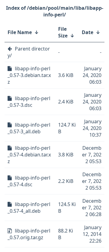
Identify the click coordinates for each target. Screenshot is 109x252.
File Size (63, 32)
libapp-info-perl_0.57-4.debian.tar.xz (29, 155)
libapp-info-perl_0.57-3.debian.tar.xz (29, 75)
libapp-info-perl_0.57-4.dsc (29, 181)
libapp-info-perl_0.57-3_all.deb (29, 128)
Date (87, 32)
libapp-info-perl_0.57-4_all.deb (29, 207)
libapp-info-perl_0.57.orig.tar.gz (29, 234)
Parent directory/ (29, 52)
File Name (20, 32)
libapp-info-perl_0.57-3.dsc (29, 101)
